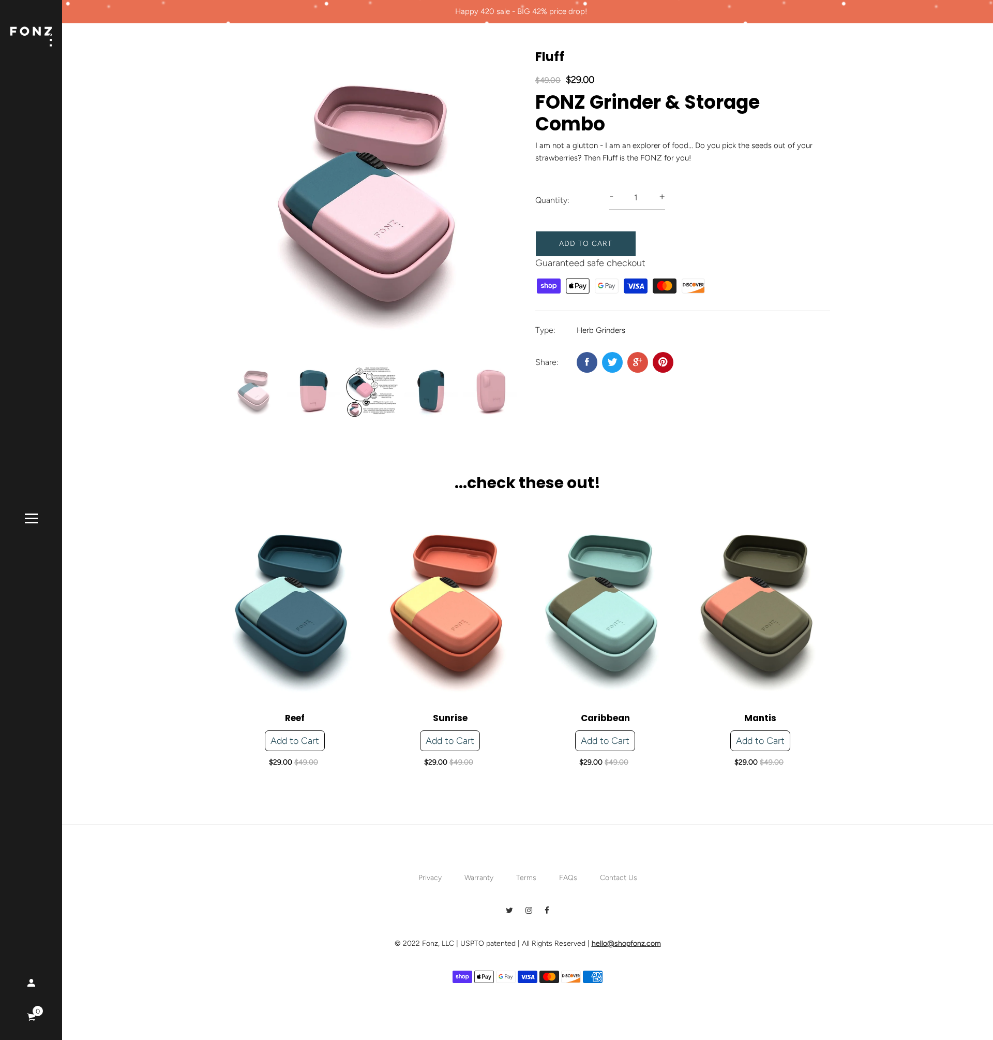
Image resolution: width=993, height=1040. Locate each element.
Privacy (430, 877)
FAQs (568, 877)
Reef (295, 718)
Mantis (760, 718)
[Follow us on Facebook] (587, 362)
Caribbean (605, 718)
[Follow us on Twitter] (612, 362)
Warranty (478, 877)
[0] (31, 1017)
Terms (526, 877)
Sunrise (450, 718)
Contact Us (618, 877)
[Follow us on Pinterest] (663, 362)
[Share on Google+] (637, 362)
